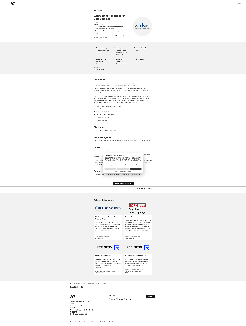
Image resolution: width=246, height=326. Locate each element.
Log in (150, 296)
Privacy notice (73, 321)
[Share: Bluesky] (142, 189)
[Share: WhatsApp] (147, 189)
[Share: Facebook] (140, 189)
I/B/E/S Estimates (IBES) (104, 255)
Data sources (98, 10)
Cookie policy (82, 321)
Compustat (129, 217)
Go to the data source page (123, 183)
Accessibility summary (93, 321)
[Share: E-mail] (149, 189)
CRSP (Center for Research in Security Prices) (106, 218)
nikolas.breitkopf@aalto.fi (135, 174)
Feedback (102, 321)
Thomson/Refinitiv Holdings (135, 255)
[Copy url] (151, 189)
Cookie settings (110, 321)
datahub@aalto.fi (81, 314)
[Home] (70, 283)
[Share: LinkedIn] (144, 189)
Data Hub (7, 4)
